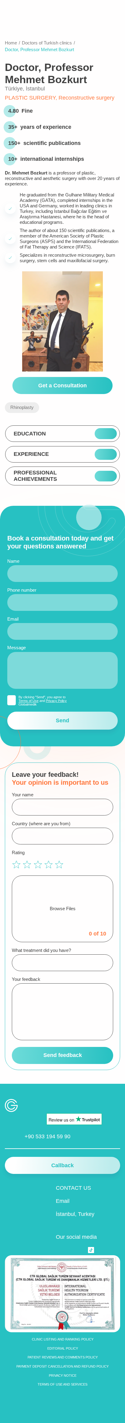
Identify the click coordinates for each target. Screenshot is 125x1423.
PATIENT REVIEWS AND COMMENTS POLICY (63, 1357)
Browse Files (63, 908)
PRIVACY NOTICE (62, 1375)
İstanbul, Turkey (75, 1214)
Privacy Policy (56, 701)
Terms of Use (29, 701)
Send (62, 720)
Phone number (21, 590)
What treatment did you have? (41, 950)
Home (11, 42)
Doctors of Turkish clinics (47, 42)
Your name (22, 794)
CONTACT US (73, 1188)
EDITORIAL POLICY (62, 1348)
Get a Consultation (62, 385)
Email (13, 619)
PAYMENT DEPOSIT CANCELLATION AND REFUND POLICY (62, 1366)
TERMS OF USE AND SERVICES (62, 1384)
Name (13, 561)
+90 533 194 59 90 (47, 1136)
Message (16, 647)
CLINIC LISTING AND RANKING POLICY (62, 1339)
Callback (62, 1165)
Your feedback (26, 979)
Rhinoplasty (22, 407)
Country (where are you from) (41, 823)
